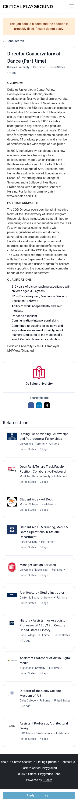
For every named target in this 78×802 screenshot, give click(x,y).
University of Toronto (32, 443)
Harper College (28, 541)
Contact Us (68, 762)
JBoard (47, 780)
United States (57, 67)
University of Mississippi (34, 569)
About (4, 762)
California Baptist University (36, 597)
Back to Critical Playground (39, 768)
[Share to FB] (31, 405)
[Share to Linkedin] (39, 405)
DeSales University (18, 67)
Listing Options (46, 762)
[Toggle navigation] (71, 6)
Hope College (27, 635)
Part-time (39, 67)
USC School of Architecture (36, 733)
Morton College (29, 504)
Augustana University (32, 667)
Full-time (54, 443)
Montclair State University (35, 476)
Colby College (28, 700)
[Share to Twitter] (47, 405)
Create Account (22, 762)
